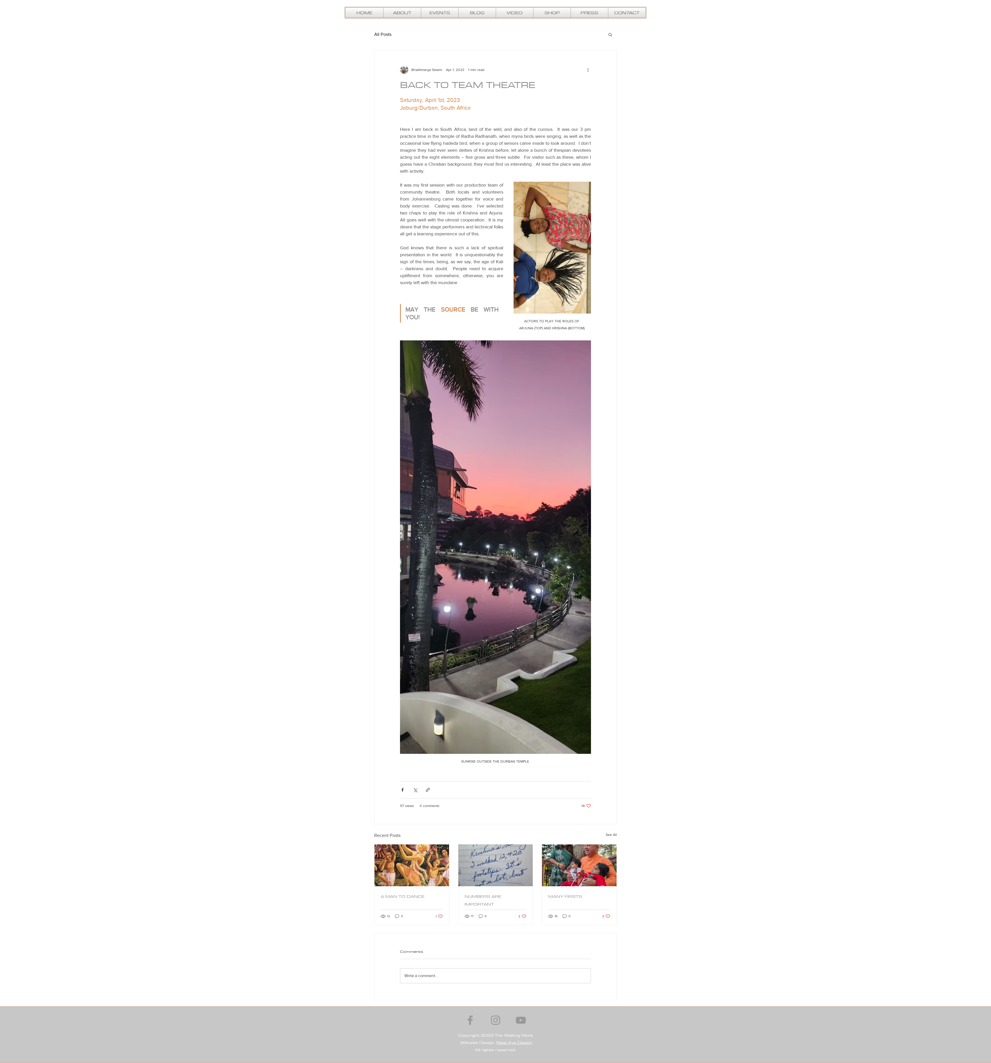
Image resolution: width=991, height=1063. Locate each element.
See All (611, 835)
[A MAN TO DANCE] (411, 865)
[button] (514, 13)
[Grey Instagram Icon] (495, 1020)
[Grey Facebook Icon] (470, 1020)
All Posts (382, 34)
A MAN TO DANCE (403, 896)
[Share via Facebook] (402, 789)
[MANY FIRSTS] (579, 865)
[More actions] (588, 70)
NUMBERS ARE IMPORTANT (483, 900)
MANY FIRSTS (565, 896)
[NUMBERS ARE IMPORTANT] (495, 865)
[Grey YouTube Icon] (521, 1020)
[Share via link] (427, 789)
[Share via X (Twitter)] (415, 789)
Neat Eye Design (514, 1042)
